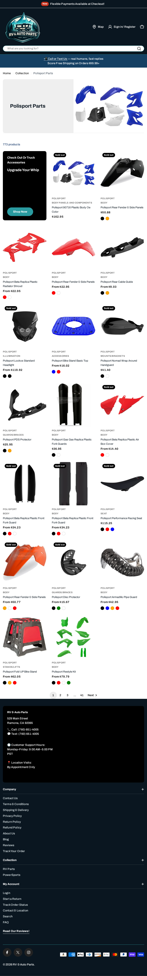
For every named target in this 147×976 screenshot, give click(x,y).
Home (7, 73)
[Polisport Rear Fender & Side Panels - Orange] (107, 218)
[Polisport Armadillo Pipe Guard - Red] (117, 608)
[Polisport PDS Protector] (24, 405)
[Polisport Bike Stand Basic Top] (73, 326)
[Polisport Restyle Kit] (73, 637)
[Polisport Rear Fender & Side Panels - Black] (102, 218)
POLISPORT (59, 198)
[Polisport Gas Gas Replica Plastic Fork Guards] (73, 405)
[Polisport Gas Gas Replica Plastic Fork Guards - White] (58, 455)
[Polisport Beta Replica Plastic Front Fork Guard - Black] (4, 533)
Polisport (107, 198)
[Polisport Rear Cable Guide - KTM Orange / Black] (102, 293)
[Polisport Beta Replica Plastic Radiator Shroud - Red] (4, 297)
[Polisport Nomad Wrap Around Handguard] (122, 326)
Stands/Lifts (11, 667)
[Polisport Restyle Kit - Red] (58, 683)
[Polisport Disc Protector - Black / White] (63, 608)
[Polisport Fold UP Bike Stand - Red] (14, 683)
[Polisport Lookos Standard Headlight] (24, 326)
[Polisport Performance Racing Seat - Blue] (112, 529)
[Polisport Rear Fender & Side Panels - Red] (53, 293)
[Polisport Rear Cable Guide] (122, 247)
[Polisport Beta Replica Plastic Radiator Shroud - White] (9, 297)
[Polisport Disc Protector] (73, 562)
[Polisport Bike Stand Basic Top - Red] (58, 372)
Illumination (11, 356)
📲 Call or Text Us (56, 58)
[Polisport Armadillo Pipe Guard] (122, 562)
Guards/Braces (13, 435)
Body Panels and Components (72, 203)
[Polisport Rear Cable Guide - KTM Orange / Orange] (107, 293)
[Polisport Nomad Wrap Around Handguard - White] (107, 376)
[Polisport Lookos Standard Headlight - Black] (4, 376)
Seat (104, 513)
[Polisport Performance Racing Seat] (122, 484)
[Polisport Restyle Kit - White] (63, 683)
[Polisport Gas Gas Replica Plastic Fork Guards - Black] (53, 455)
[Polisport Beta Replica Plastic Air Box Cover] (122, 405)
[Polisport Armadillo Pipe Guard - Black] (102, 608)
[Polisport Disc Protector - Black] (53, 608)
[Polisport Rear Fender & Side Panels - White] (58, 293)
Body (104, 203)
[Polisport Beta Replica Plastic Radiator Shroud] (24, 247)
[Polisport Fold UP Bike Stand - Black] (4, 683)
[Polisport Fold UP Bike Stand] (24, 637)
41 (82, 695)
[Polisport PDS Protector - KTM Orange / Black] (4, 450)
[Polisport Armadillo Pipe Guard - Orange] (112, 608)
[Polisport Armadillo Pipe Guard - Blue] (107, 608)
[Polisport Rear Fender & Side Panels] (122, 173)
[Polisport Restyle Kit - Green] (68, 683)
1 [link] (53, 695)
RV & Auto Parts (23, 964)
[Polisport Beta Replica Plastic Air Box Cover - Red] (102, 455)
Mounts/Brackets (113, 356)
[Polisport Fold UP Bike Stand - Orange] (9, 683)
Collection (22, 73)
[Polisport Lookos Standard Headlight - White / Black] (9, 376)
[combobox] (73, 49)
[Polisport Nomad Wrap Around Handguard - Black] (102, 376)
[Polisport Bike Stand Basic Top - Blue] (53, 372)
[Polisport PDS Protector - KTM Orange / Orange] (9, 450)
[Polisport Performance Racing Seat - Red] (107, 529)
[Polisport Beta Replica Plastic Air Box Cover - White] (107, 455)
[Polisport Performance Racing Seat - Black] (102, 529)
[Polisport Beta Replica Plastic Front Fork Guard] (24, 484)
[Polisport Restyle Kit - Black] (53, 683)
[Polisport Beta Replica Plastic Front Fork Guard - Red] (9, 533)
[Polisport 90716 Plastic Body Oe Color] (73, 173)
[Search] (139, 48)
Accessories (60, 356)
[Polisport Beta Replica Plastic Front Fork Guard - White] (14, 533)
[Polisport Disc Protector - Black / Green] (58, 608)
